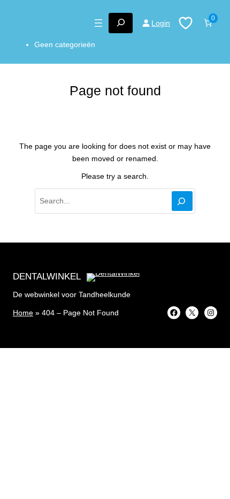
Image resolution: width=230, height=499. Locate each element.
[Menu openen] (98, 23)
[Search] (182, 201)
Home (23, 312)
